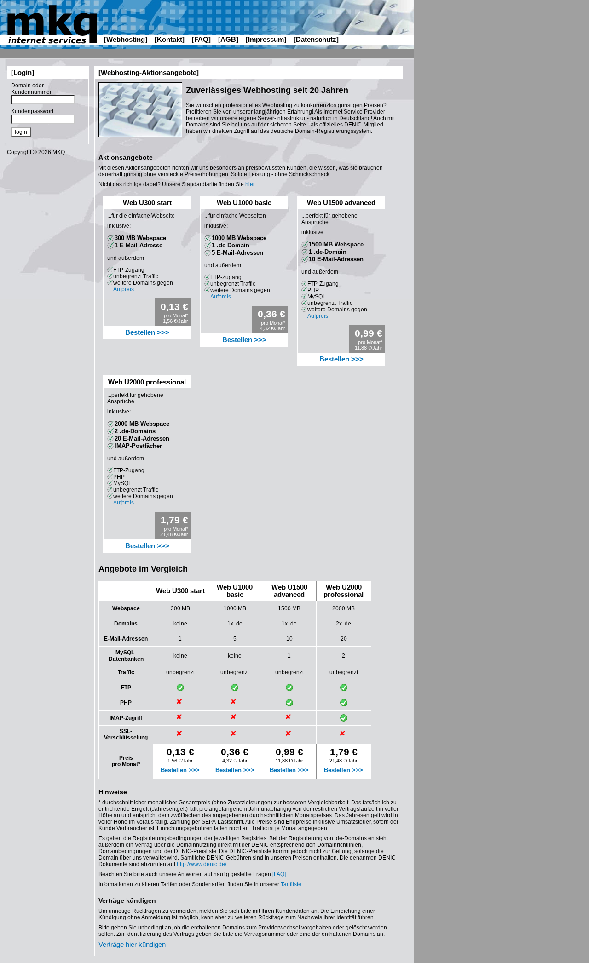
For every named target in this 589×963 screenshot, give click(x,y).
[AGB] (228, 39)
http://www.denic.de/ (201, 864)
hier (249, 184)
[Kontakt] (170, 39)
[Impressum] (266, 39)
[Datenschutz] (316, 39)
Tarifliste (291, 884)
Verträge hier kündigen (132, 944)
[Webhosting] (125, 39)
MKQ (58, 152)
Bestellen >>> (147, 332)
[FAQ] (201, 39)
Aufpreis (123, 289)
